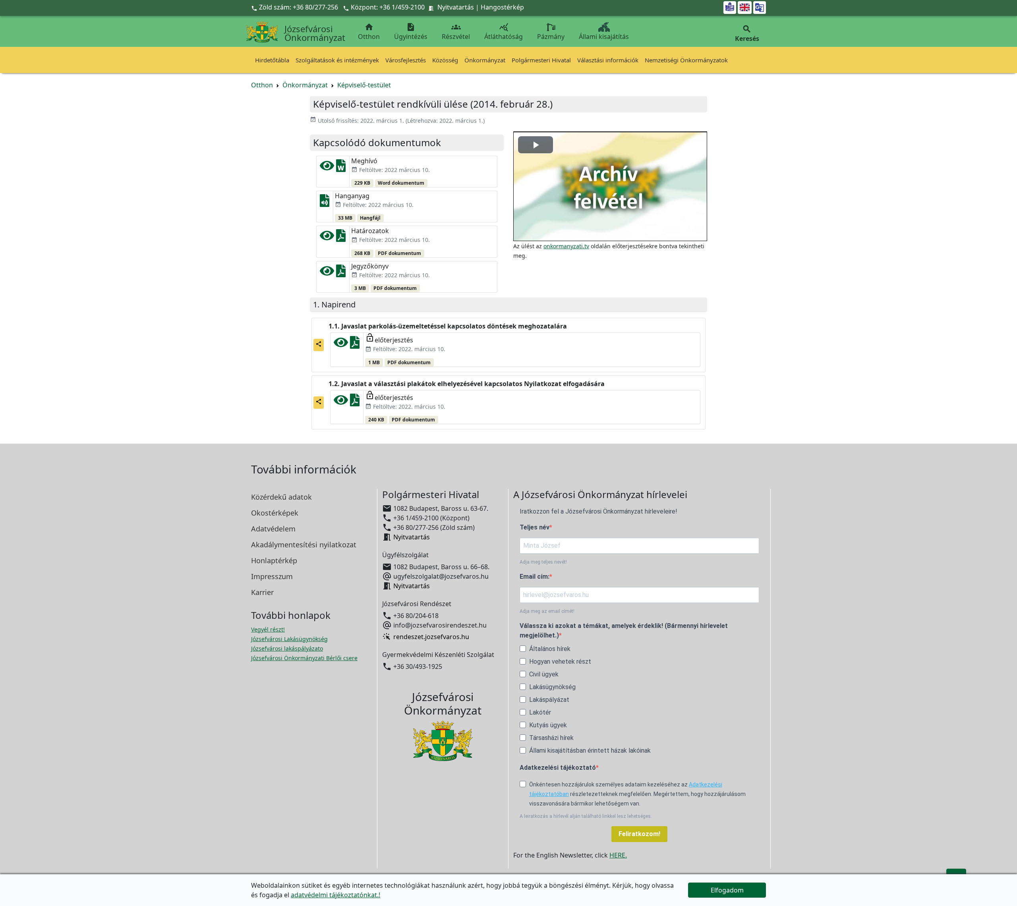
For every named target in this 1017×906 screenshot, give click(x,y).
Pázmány (551, 36)
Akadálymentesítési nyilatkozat (303, 544)
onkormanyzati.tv (566, 246)
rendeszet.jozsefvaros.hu (431, 636)
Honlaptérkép (274, 560)
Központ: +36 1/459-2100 (388, 7)
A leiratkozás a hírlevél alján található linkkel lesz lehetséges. (586, 816)
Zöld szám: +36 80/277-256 (295, 7)
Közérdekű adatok (281, 497)
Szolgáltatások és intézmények (337, 60)
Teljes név (534, 527)
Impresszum (272, 576)
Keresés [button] (747, 33)
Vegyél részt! (268, 629)
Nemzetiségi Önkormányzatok (686, 60)
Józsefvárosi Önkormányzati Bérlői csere (304, 658)
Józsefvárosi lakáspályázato (287, 648)
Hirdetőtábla (272, 60)
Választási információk (607, 60)
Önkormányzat (484, 60)
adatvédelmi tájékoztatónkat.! (335, 895)
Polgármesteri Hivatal (541, 60)
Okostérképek (274, 513)
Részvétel (456, 31)
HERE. (618, 855)
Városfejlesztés (405, 60)
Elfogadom (727, 890)
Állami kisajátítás (604, 36)
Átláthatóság (503, 31)
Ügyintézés (410, 31)
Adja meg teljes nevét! (543, 562)
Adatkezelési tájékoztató (558, 767)
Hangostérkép (502, 7)
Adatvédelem (273, 528)
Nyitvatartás (455, 7)
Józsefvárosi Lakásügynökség (289, 639)
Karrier (262, 592)
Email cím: (534, 576)
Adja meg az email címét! (547, 611)
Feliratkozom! (639, 834)
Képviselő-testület (364, 85)
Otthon (369, 31)
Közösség (445, 60)
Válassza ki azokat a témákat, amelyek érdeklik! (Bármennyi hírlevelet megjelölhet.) (624, 630)
